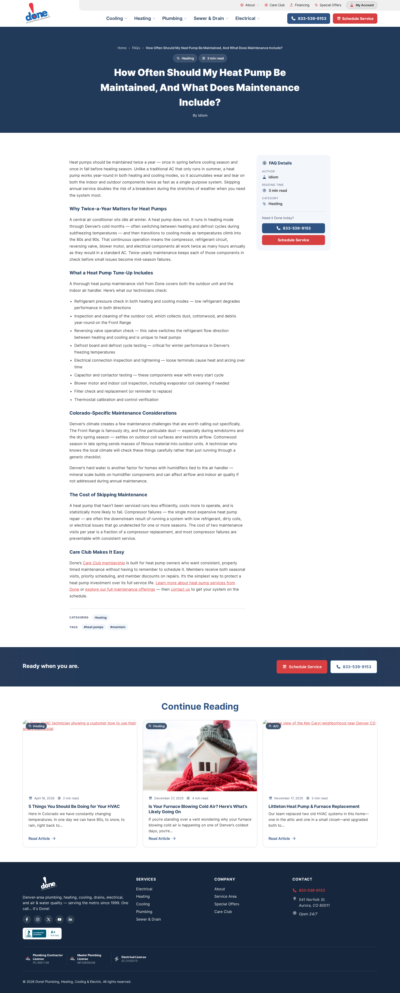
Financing (302, 5)
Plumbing (172, 18)
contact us (180, 589)
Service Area (225, 896)
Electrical (245, 18)
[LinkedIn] (70, 919)
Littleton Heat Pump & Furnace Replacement (314, 806)
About (250, 5)
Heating (142, 18)
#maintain (117, 627)
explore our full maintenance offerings (120, 589)
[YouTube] (59, 919)
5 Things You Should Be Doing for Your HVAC (74, 806)
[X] (48, 919)
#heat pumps (93, 627)
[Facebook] (27, 919)
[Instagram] (38, 919)
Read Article (39, 838)
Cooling (114, 18)
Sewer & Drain (209, 18)
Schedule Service (357, 18)
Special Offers (330, 5)
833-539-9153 (312, 18)
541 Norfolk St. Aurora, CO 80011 (314, 902)
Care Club (277, 5)
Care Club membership (104, 563)
